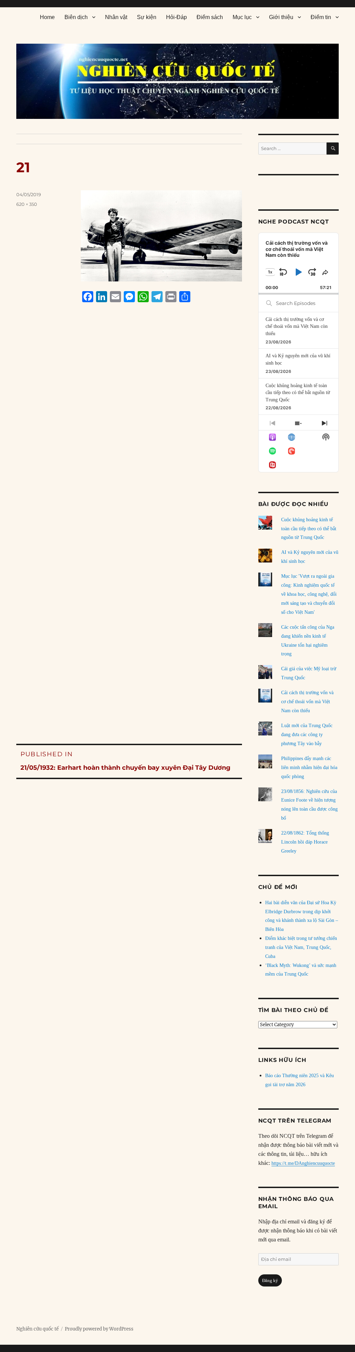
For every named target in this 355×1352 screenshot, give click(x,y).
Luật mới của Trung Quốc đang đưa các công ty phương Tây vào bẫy (306, 734)
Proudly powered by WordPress (99, 1329)
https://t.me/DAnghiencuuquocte (303, 1163)
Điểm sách (210, 17)
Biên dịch (76, 17)
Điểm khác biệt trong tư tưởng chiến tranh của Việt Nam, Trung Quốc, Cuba (301, 947)
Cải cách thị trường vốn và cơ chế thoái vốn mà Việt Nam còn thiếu (297, 326)
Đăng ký (270, 1280)
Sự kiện (146, 17)
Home (47, 17)
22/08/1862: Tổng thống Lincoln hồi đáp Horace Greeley (305, 842)
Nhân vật (116, 17)
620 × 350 (26, 204)
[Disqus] (129, 439)
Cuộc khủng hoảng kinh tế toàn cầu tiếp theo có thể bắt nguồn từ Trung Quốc (298, 392)
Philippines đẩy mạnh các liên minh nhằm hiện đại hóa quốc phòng (309, 767)
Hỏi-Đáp (176, 17)
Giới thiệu (281, 17)
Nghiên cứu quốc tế (37, 1329)
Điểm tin (321, 17)
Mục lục (242, 17)
